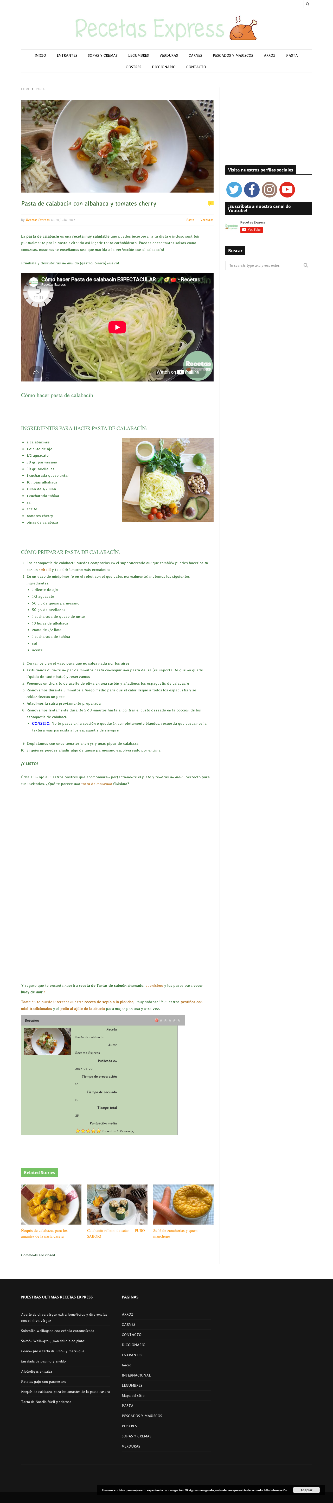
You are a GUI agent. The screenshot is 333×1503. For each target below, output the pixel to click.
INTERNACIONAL (136, 1375)
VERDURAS (168, 55)
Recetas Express (38, 220)
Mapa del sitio (133, 1395)
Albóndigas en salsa (36, 1371)
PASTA (292, 55)
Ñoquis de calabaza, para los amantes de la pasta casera (44, 1233)
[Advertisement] (117, 885)
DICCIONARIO (164, 67)
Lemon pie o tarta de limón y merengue (52, 1351)
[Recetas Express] (166, 29)
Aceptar (306, 1490)
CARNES (195, 55)
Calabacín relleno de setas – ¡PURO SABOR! (116, 1233)
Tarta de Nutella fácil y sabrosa (46, 1402)
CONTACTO (196, 67)
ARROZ (270, 55)
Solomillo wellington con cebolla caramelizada (57, 1331)
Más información (275, 1490)
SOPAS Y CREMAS (103, 55)
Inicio (40, 55)
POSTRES (133, 67)
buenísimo (154, 985)
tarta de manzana (96, 783)
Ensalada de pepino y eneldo (43, 1361)
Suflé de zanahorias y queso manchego (175, 1233)
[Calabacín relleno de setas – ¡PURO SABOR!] (117, 1204)
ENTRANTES (67, 55)
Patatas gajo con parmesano (43, 1381)
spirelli (45, 569)
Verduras (207, 220)
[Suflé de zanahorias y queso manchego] (183, 1204)
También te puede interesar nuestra (53, 1001)
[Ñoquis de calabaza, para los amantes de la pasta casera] (51, 1204)
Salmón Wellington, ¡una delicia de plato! (53, 1341)
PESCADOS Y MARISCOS (233, 55)
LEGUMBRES (138, 55)
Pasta (190, 220)
